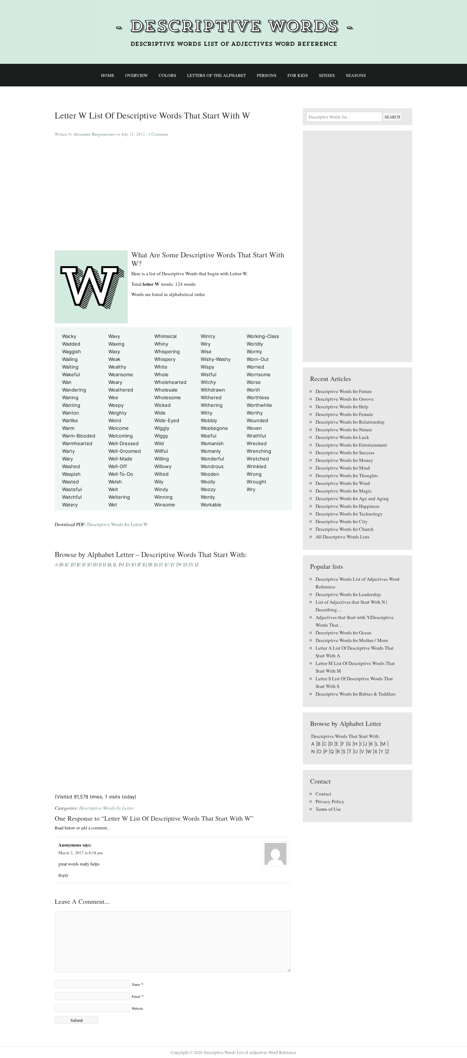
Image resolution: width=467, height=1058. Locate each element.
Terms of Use (328, 809)
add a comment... (95, 828)
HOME (107, 75)
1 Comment (158, 134)
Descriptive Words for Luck (342, 437)
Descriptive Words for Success (345, 452)
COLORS (167, 75)
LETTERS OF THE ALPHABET (216, 75)
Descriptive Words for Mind (343, 467)
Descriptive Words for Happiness (347, 506)
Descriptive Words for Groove (345, 399)
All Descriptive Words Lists (343, 536)
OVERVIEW (136, 75)
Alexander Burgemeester (94, 134)
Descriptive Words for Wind (343, 483)
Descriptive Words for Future (344, 391)
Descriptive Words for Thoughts (347, 475)
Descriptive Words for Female (344, 414)
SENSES (327, 75)
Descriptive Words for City (342, 521)
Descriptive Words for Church (345, 529)
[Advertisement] (173, 190)
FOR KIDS (297, 75)
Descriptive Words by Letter (106, 808)
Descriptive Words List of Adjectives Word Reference (233, 32)
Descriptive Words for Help (342, 406)
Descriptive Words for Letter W (117, 524)
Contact (323, 793)
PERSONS (267, 75)
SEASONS (356, 75)
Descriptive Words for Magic (344, 490)
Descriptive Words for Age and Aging (352, 498)
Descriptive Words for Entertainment (351, 445)
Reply (63, 875)
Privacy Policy (330, 801)
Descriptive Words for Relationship (350, 422)
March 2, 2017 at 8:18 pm (80, 852)
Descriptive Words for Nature (344, 429)
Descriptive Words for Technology (349, 513)
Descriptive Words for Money (344, 460)
